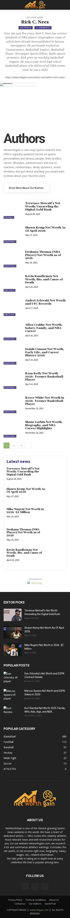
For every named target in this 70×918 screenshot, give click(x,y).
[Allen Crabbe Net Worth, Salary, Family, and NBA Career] (13, 330)
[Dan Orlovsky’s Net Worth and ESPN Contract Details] (13, 677)
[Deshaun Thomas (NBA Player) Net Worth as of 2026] (13, 257)
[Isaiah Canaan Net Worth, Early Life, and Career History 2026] (13, 355)
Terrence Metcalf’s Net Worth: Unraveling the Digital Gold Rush (42, 206)
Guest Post (50, 903)
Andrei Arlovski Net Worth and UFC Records (45, 302)
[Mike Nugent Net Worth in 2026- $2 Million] (56, 514)
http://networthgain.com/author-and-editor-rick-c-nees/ (35, 77)
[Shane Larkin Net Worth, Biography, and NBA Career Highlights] (13, 428)
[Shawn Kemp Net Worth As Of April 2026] (13, 233)
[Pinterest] (35, 886)
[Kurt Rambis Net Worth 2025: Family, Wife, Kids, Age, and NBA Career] (9, 712)
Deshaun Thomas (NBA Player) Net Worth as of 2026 (43, 255)
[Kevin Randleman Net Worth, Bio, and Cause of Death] (13, 282)
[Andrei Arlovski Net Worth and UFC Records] (13, 306)
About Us (54, 899)
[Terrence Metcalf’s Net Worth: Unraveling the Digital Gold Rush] (13, 209)
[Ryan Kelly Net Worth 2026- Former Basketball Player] (13, 379)
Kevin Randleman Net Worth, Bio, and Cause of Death (44, 279)
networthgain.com (39, 910)
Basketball (10, 242)
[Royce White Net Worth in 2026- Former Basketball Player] (13, 403)
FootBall (8, 217)
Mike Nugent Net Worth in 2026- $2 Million (25, 511)
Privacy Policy (15, 899)
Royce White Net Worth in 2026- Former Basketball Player (44, 401)
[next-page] (29, 445)
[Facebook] (25, 886)
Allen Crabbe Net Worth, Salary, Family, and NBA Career (43, 328)
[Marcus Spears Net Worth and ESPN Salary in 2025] (13, 694)
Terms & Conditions (35, 899)
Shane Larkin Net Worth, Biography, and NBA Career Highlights (43, 425)
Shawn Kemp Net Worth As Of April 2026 (45, 229)
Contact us (20, 903)
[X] (44, 886)
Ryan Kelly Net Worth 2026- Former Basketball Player (44, 376)
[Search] (65, 5)
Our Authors (35, 903)
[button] (6, 5)
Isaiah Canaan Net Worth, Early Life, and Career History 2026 (44, 352)
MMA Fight (9, 290)
